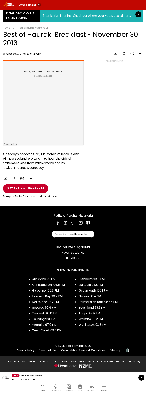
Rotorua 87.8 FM (44, 307)
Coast (55, 361)
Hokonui (120, 361)
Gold (73, 361)
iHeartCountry (86, 361)
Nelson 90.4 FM (90, 296)
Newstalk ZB (12, 361)
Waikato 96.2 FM (91, 319)
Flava (65, 361)
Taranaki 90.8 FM (44, 313)
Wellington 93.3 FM (92, 324)
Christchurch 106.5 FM (48, 285)
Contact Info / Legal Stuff (73, 247)
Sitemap (115, 350)
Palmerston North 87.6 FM (98, 302)
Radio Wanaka (105, 361)
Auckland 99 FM (43, 279)
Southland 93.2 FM (92, 307)
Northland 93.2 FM (45, 302)
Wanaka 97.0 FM (44, 324)
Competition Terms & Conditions (83, 350)
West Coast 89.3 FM (46, 330)
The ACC (44, 361)
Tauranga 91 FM (43, 319)
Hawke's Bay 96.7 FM (47, 296)
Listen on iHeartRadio (73, 377)
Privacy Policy (25, 350)
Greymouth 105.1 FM (93, 290)
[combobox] (140, 53)
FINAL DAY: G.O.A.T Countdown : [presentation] (73, 16)
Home (6, 27)
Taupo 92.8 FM (89, 313)
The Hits (32, 361)
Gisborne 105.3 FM (45, 290)
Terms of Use (48, 350)
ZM (23, 361)
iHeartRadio (73, 258)
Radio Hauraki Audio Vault (33, 27)
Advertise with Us (73, 252)
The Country (133, 361)
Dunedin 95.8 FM (91, 285)
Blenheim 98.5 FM (92, 279)
